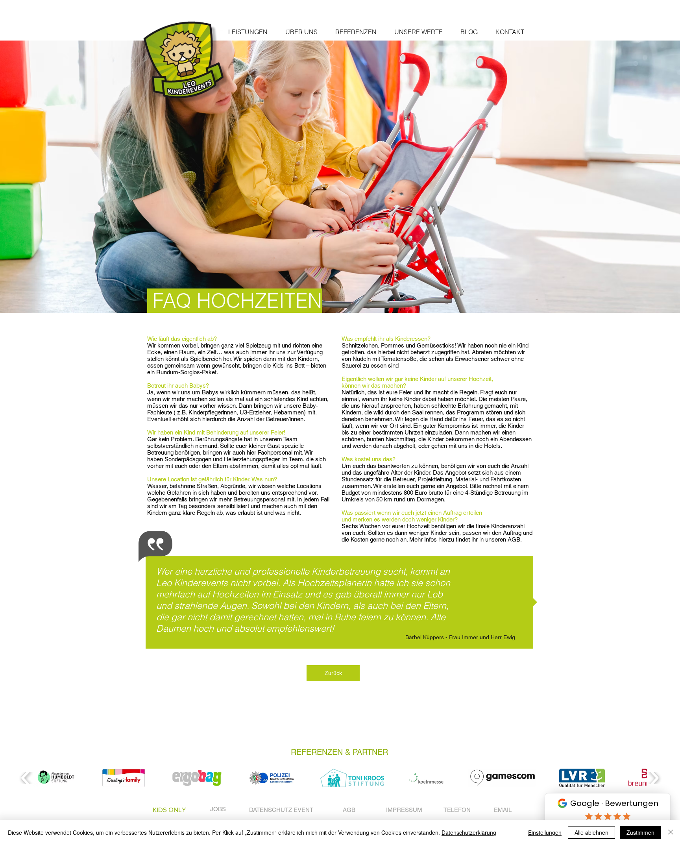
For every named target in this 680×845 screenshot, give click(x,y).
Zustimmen (640, 832)
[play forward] (654, 777)
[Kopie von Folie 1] (340, 293)
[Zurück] (46, 177)
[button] (247, 32)
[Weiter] (633, 177)
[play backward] (26, 777)
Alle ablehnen (591, 832)
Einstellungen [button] (545, 832)
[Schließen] (670, 832)
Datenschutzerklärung (469, 832)
